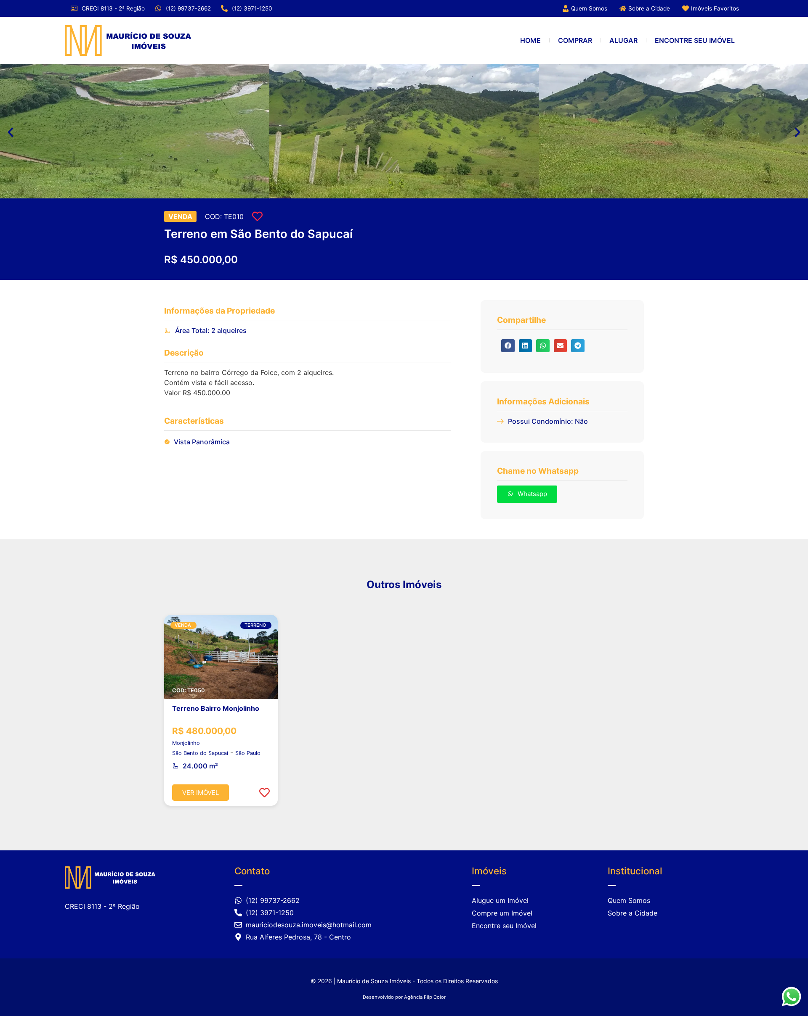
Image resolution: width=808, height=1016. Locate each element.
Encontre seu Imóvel (695, 40)
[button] (10, 132)
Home (530, 40)
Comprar (575, 40)
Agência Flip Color (425, 997)
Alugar (623, 40)
